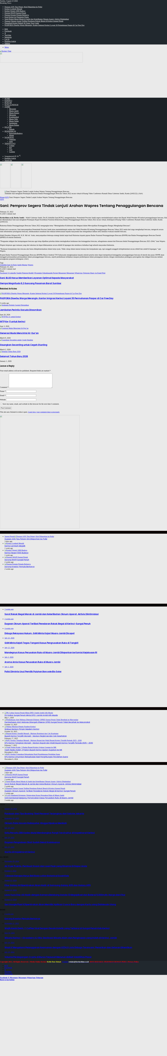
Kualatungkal (14, 117)
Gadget (11, 146)
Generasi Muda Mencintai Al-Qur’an (19, 333)
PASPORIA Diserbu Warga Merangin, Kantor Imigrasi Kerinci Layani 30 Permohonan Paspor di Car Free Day (45, 25)
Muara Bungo (14, 113)
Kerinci (8, 101)
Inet (10, 148)
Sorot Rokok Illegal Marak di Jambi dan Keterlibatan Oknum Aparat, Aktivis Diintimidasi (37, 19)
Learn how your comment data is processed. (44, 412)
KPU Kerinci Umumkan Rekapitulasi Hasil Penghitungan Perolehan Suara (36, 756)
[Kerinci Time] (5, 51)
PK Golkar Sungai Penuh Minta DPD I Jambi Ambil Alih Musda (31, 715)
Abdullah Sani (5, 265)
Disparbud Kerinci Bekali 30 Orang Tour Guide (22, 23)
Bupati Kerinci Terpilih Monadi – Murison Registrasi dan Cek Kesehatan (36, 736)
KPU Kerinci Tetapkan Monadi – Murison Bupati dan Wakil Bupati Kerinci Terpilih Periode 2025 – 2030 (49, 743)
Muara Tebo (13, 119)
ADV (7, 197)
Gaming (12, 152)
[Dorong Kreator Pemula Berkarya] (18, 564)
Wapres (30, 265)
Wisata (11, 135)
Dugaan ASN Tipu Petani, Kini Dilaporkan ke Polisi (23, 7)
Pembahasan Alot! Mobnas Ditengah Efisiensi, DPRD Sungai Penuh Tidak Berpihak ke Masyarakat (47, 722)
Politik (8, 127)
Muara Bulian (14, 125)
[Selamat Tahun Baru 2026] (10, 351)
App (10, 150)
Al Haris (14, 265)
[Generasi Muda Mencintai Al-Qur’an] (14, 328)
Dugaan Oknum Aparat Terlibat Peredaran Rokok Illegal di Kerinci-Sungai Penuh (34, 21)
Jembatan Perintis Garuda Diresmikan (21, 309)
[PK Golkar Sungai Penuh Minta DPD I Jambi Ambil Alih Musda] (29, 713)
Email (3, 395)
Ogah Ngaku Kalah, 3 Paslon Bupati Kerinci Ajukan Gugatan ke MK (33, 750)
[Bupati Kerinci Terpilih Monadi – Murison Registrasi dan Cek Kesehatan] (31, 733)
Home (2, 197)
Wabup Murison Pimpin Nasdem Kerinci (22, 729)
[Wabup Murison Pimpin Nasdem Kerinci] (20, 727)
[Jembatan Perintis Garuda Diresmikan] (14, 305)
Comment (4, 387)
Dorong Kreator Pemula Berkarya (17, 15)
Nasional (9, 137)
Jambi (7, 107)
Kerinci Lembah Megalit (13, 9)
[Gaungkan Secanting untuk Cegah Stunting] (16, 340)
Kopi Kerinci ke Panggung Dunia (17, 17)
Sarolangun (13, 123)
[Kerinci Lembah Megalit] (14, 543)
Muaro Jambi (14, 111)
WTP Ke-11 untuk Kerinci (12, 321)
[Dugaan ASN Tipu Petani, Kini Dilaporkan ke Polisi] (24, 768)
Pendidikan (10, 131)
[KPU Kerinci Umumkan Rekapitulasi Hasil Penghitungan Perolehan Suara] (32, 754)
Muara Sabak (14, 121)
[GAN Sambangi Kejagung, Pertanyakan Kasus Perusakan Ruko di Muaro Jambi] (34, 795)
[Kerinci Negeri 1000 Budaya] (16, 550)
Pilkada (11, 129)
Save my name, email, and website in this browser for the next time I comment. (31, 404)
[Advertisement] (83, 80)
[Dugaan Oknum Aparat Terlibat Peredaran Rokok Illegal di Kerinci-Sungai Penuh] (35, 788)
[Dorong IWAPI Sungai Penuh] (16, 557)
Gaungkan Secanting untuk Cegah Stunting (23, 344)
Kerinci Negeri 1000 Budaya (15, 11)
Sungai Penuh (11, 105)
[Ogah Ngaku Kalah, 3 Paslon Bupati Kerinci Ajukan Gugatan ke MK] (30, 747)
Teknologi (10, 144)
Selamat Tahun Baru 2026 (14, 356)
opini (11, 141)
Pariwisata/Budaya (15, 133)
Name (3, 391)
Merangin (12, 109)
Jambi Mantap (22, 265)
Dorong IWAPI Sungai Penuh (15, 13)
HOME (7, 99)
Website (3, 400)
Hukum (8, 103)
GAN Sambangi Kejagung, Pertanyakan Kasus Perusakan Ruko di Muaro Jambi (39, 798)
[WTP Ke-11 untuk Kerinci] (10, 317)
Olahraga (12, 139)
